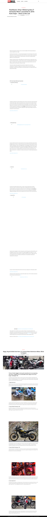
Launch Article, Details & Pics (14, 110)
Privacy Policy (31, 516)
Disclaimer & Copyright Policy (36, 516)
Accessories (26, 1)
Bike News (18, 1)
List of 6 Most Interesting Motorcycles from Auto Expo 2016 (26, 336)
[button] (38, 1)
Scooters (22, 1)
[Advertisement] (23, 8)
